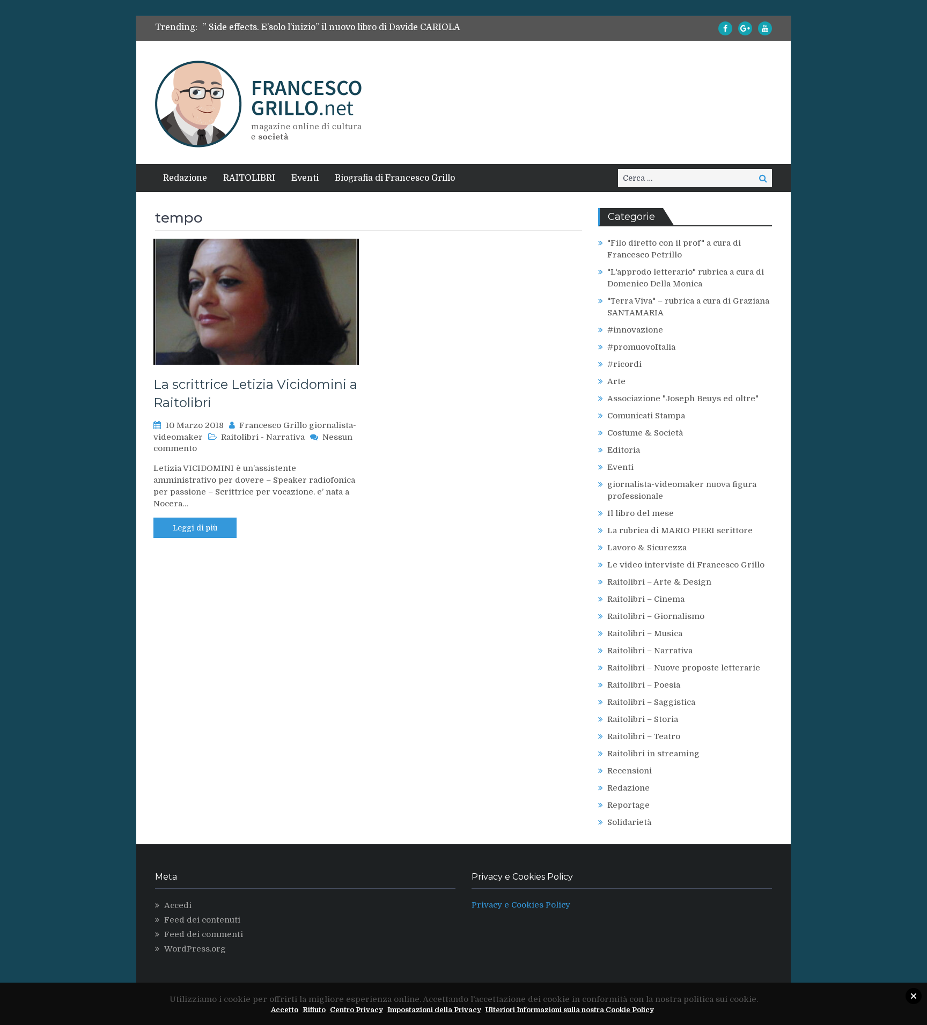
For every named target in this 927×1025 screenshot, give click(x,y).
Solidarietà (629, 822)
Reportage (628, 805)
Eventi (305, 178)
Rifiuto (314, 1010)
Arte (616, 381)
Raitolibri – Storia (642, 719)
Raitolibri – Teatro (643, 736)
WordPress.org (195, 949)
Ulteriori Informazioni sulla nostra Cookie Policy (569, 1010)
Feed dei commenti (203, 934)
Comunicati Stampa (646, 416)
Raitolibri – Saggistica (651, 702)
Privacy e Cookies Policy (521, 905)
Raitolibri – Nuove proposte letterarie (683, 668)
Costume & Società (645, 433)
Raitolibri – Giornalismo (655, 616)
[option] (364, 27)
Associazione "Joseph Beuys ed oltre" (683, 398)
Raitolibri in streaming (653, 753)
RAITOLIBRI (249, 178)
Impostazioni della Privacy (434, 1010)
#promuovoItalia (641, 347)
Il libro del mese (640, 513)
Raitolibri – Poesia (643, 685)
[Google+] (745, 28)
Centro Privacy (356, 1010)
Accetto (284, 1010)
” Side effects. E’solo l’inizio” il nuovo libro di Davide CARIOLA (331, 27)
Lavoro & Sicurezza (647, 547)
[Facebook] (725, 28)
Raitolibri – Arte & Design (659, 582)
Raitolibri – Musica (644, 633)
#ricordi (624, 364)
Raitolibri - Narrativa (263, 437)
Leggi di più (195, 527)
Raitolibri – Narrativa (650, 650)
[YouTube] (765, 28)
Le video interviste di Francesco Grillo (685, 565)
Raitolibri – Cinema (646, 599)
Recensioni (629, 771)
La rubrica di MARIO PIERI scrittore (680, 530)
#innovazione (635, 330)
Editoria (623, 450)
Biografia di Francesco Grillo (395, 178)
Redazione (185, 178)
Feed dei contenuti (202, 920)
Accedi (178, 905)
